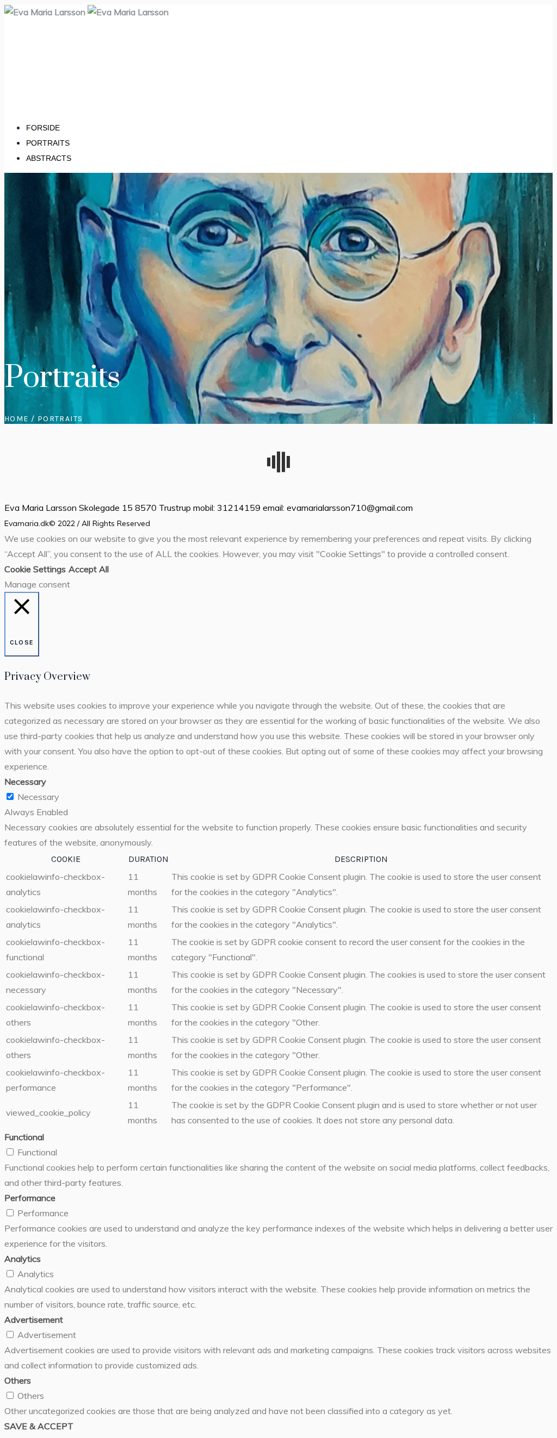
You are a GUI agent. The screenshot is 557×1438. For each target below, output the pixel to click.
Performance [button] (29, 1197)
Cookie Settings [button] (35, 569)
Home (16, 418)
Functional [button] (24, 1136)
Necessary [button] (25, 781)
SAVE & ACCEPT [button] (38, 1426)
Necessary (38, 796)
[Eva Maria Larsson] (86, 12)
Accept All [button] (89, 569)
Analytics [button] (22, 1258)
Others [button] (17, 1380)
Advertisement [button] (33, 1319)
